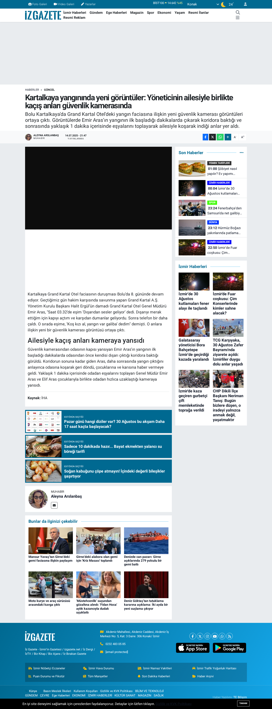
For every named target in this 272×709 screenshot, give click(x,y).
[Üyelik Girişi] (244, 4)
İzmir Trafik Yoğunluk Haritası (216, 668)
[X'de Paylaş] (212, 137)
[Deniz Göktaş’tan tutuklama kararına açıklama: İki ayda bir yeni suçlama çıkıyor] (146, 585)
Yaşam (180, 13)
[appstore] (192, 648)
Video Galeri (66, 4)
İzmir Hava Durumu (101, 668)
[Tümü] (242, 153)
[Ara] (238, 12)
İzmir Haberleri (74, 13)
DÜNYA (213, 222)
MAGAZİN (144, 695)
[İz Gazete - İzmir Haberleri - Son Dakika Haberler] (43, 15)
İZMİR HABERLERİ (219, 182)
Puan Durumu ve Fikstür (49, 676)
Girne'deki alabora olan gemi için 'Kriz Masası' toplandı (96, 558)
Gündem (96, 13)
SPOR (212, 202)
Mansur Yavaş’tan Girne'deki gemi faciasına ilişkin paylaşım (50, 558)
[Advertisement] (136, 53)
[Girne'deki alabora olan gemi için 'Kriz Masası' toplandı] (98, 540)
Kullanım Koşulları (86, 691)
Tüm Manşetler (98, 676)
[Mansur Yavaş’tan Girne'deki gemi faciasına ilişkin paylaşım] (50, 540)
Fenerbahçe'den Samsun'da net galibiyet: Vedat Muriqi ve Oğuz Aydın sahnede (225, 211)
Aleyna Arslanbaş (66, 496)
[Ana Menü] (238, 17)
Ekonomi (164, 13)
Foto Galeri (39, 4)
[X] (200, 636)
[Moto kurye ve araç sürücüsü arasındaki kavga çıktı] (50, 585)
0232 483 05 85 (115, 644)
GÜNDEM (31, 695)
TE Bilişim (240, 697)
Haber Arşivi (205, 676)
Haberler (32, 89)
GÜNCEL (49, 89)
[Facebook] (192, 636)
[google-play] (229, 648)
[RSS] (229, 636)
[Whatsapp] (222, 636)
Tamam (243, 703)
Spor (150, 13)
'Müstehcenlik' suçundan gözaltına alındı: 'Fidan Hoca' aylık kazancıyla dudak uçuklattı (96, 606)
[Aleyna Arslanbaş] (38, 499)
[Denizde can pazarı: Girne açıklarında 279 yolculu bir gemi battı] (146, 540)
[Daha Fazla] (228, 137)
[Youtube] (214, 636)
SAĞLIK (159, 695)
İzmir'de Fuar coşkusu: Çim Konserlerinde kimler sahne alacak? (222, 250)
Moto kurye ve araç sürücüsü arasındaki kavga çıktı (49, 603)
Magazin (137, 13)
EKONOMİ (78, 695)
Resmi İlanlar (198, 13)
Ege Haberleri (116, 13)
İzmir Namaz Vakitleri (157, 668)
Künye (33, 691)
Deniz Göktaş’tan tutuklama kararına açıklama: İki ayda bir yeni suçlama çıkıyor (146, 604)
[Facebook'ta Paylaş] (205, 137)
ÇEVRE (44, 695)
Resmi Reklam (74, 18)
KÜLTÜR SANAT (124, 695)
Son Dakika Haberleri (156, 676)
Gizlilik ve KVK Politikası (116, 691)
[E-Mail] (54, 505)
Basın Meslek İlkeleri (57, 691)
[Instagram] (207, 636)
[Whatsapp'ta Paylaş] (220, 137)
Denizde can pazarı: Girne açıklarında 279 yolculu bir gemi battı (143, 560)
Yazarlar (90, 4)
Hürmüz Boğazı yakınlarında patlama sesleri (224, 231)
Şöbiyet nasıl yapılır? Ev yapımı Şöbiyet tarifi (222, 171)
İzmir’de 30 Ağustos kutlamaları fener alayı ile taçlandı (223, 191)
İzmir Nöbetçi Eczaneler (49, 668)
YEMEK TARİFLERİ (219, 162)
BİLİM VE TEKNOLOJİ (149, 691)
